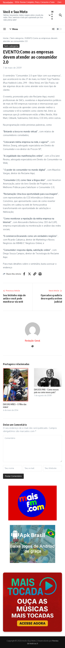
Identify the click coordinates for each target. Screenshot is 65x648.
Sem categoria (16, 38)
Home (5, 38)
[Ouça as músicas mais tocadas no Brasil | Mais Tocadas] (32, 602)
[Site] (32, 346)
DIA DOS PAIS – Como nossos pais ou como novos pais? (46, 391)
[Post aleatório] (53, 29)
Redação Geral (32, 340)
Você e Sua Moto (15, 11)
